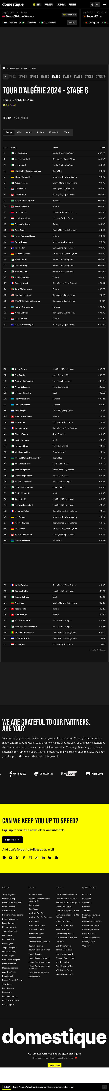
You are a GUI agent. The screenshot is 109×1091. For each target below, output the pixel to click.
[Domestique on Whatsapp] (56, 858)
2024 (25, 68)
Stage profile (21, 118)
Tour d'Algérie (14, 68)
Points (40, 132)
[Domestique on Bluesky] (50, 858)
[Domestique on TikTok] (37, 858)
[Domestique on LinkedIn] (43, 858)
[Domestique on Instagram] (30, 858)
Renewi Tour (94, 16)
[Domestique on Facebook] (24, 858)
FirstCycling (101, 650)
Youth (29, 132)
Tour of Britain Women (20, 16)
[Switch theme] (94, 4)
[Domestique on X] (17, 858)
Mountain (54, 132)
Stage (9, 132)
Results (7, 118)
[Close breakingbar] (104, 1087)
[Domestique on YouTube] (10, 858)
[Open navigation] (104, 4)
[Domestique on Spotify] (4, 858)
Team (67, 132)
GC (19, 132)
